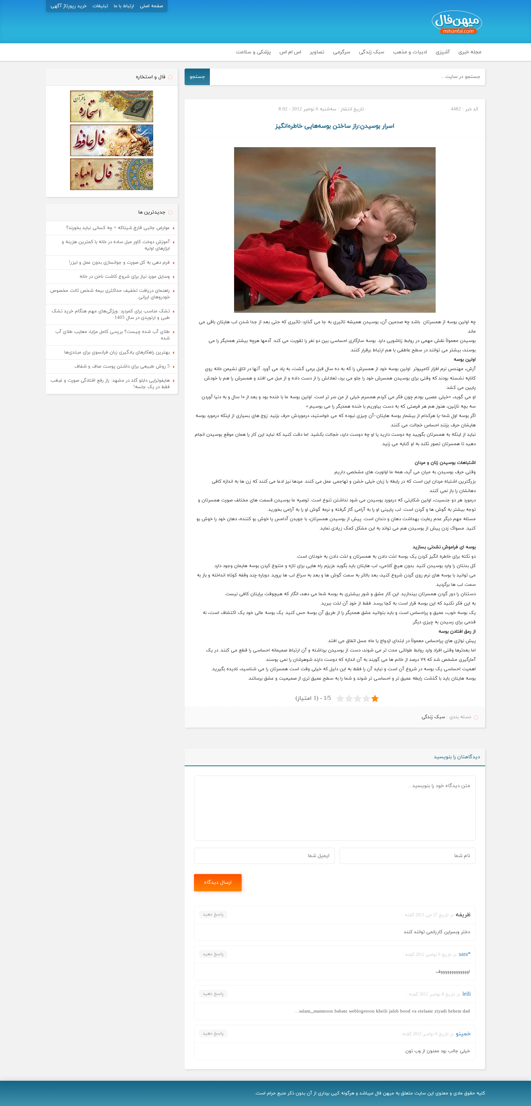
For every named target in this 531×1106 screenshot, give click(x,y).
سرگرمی (341, 52)
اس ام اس (290, 52)
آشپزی (443, 52)
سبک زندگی (371, 52)
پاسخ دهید (213, 914)
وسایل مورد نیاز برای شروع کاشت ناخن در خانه (124, 276)
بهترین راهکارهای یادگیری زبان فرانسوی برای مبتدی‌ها (117, 352)
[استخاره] (111, 121)
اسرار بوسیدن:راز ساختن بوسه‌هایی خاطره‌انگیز (334, 126)
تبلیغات (100, 6)
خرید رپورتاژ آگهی (69, 6)
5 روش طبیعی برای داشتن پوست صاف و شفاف (122, 366)
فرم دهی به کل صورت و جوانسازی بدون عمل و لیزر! (119, 262)
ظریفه (463, 915)
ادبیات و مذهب (410, 52)
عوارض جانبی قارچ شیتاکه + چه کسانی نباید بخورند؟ (118, 228)
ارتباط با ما (124, 6)
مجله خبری (470, 52)
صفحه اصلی (151, 6)
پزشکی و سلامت (253, 52)
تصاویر (317, 52)
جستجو (197, 76)
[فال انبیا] (111, 189)
